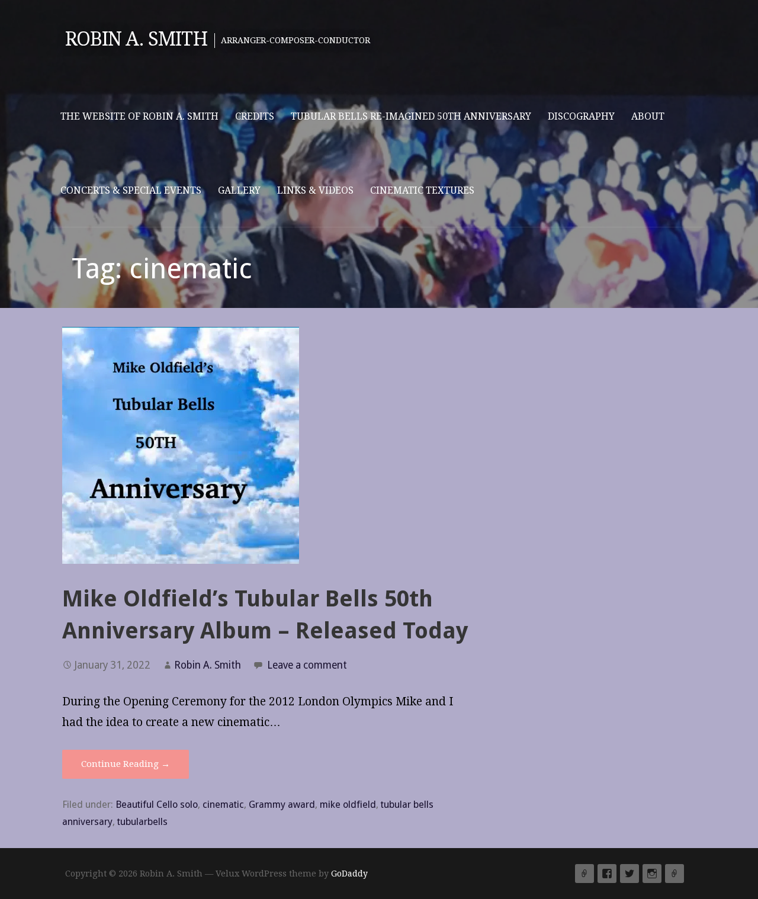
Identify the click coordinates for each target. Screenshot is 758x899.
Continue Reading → (125, 764)
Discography (581, 116)
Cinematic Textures (422, 190)
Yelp (584, 873)
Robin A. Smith (136, 39)
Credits (254, 116)
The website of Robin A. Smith (139, 116)
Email (674, 873)
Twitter (629, 873)
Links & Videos (315, 190)
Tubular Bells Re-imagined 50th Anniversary (411, 116)
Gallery (239, 190)
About (647, 116)
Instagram (652, 873)
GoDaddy (349, 873)
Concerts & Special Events (130, 190)
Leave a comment (307, 665)
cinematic (223, 804)
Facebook (607, 873)
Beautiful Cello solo (156, 804)
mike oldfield (348, 804)
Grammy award (282, 804)
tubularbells (142, 821)
